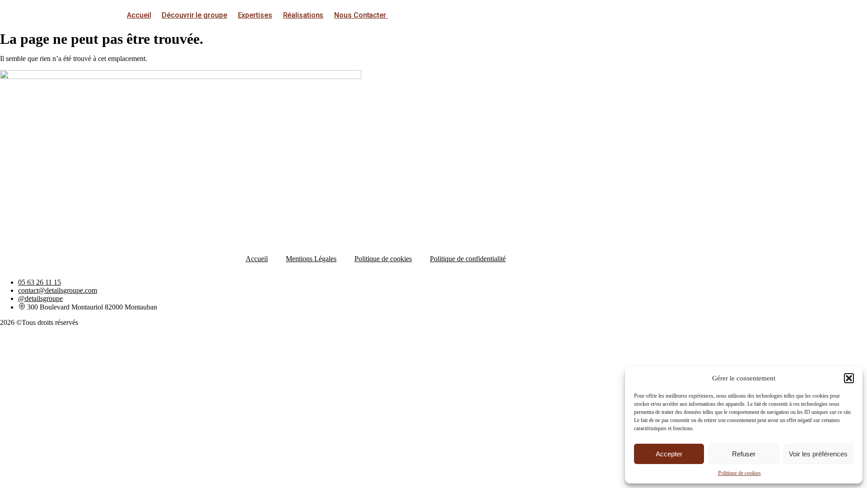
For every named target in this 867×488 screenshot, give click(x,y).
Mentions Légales (311, 259)
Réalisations (303, 15)
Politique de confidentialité (468, 259)
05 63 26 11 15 (39, 282)
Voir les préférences (818, 454)
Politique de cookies (739, 473)
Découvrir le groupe (194, 15)
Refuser (743, 454)
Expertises (255, 15)
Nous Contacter (361, 15)
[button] (848, 378)
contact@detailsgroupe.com (57, 290)
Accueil (139, 15)
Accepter (669, 454)
